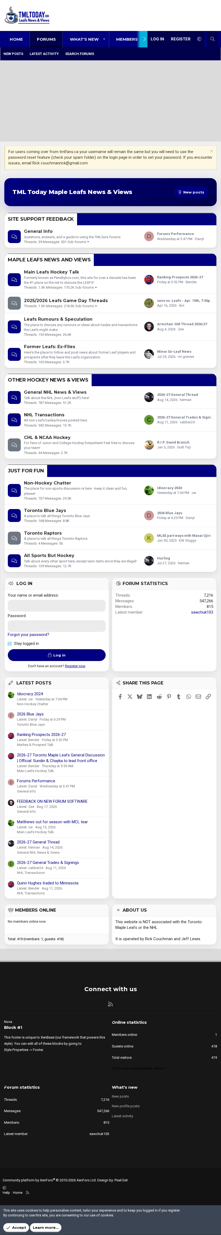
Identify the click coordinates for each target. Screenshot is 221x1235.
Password (17, 615)
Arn (181, 305)
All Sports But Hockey (49, 555)
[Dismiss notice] (211, 152)
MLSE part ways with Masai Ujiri (184, 536)
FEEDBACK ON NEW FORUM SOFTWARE (52, 801)
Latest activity (44, 54)
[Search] (212, 39)
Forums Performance (175, 234)
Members (127, 39)
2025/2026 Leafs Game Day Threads (66, 300)
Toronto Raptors (43, 533)
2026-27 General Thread (177, 395)
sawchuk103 (202, 612)
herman (185, 400)
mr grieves (186, 357)
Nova (8, 1022)
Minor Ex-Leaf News (174, 352)
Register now (75, 666)
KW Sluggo (187, 540)
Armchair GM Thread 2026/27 (182, 324)
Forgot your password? (28, 634)
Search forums (79, 54)
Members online (35, 910)
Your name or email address (33, 595)
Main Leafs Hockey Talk (51, 272)
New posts (13, 54)
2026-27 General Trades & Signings (187, 417)
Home (16, 39)
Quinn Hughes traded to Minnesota (47, 883)
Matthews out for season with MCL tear (52, 821)
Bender (191, 282)
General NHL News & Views (55, 392)
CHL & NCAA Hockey (47, 437)
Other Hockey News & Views (48, 380)
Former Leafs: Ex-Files (49, 346)
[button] (104, 39)
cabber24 (187, 422)
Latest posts (33, 683)
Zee (181, 329)
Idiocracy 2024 (169, 488)
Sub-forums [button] (76, 242)
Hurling (163, 558)
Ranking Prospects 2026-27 (180, 277)
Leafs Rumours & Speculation (58, 319)
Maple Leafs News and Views (49, 260)
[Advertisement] (110, 101)
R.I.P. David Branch (173, 442)
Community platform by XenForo (49, 1180)
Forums (46, 39)
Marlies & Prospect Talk (35, 745)
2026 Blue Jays (169, 513)
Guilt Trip (184, 447)
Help (6, 1193)
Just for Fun (26, 471)
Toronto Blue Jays (45, 510)
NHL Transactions (44, 414)
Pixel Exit (121, 1180)
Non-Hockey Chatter (47, 483)
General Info (38, 231)
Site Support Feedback (41, 219)
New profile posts (126, 1106)
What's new (84, 39)
